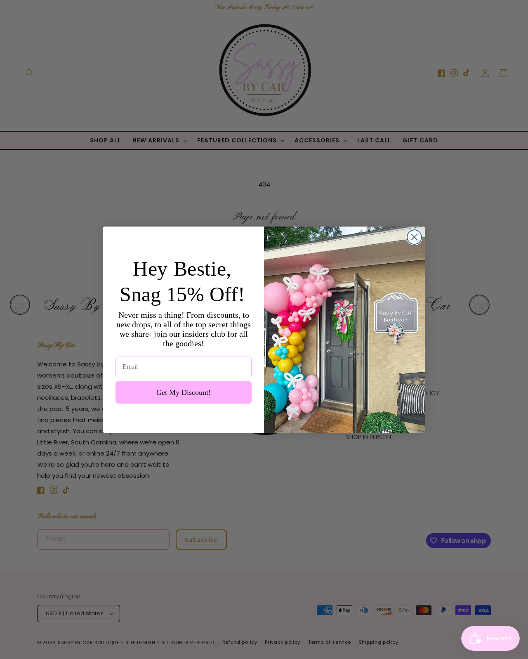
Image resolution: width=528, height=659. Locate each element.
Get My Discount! (183, 392)
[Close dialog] (414, 237)
